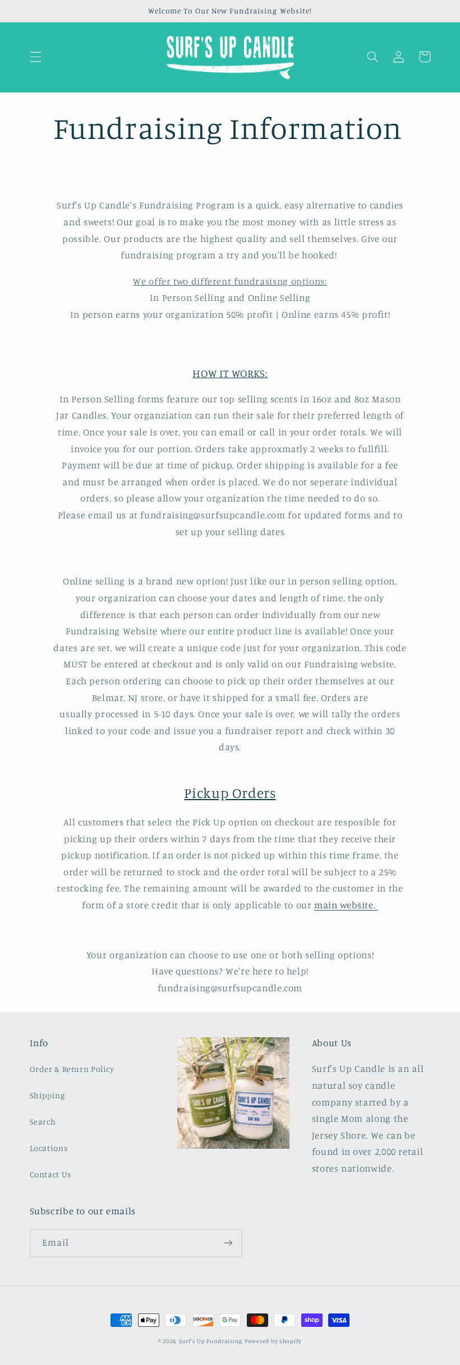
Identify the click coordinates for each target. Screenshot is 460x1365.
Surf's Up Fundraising (210, 1341)
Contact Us (50, 1174)
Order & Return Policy (72, 1069)
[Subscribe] (228, 1243)
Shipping (47, 1095)
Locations (49, 1148)
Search (43, 1121)
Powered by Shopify (273, 1341)
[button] (35, 56)
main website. (346, 905)
